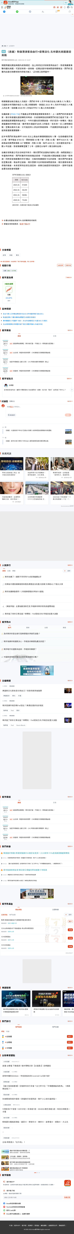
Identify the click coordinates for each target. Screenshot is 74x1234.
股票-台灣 (11, 931)
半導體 (9, 1048)
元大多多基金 (6, 945)
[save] (56, 11)
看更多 (70, 330)
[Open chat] (70, 11)
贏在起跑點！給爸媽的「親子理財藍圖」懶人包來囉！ (19, 261)
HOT (11, 343)
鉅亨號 (24, 1225)
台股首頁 (60, 265)
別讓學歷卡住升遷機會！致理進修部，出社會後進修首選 (37, 474)
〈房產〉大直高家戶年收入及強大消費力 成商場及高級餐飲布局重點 (28, 430)
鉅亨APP (17, 1225)
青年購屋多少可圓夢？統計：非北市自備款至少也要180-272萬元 (25, 320)
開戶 (70, 921)
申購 (70, 930)
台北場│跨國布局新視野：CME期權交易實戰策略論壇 (30, 352)
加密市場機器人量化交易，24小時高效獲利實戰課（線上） (30, 362)
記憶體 (9, 1036)
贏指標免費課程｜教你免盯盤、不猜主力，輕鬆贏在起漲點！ (32, 343)
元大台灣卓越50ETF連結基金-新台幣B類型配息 (17, 928)
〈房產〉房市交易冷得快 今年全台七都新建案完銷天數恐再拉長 (26, 441)
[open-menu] (2, 7)
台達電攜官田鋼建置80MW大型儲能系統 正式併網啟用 (37, 498)
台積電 (9, 1042)
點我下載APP (25, 224)
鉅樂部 (30, 1225)
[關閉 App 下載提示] (2, 2)
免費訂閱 (67, 1197)
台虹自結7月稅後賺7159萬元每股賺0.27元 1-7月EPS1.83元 (62, 498)
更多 (69, 571)
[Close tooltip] (68, 16)
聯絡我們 (62, 1225)
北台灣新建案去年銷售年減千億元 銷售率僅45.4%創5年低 (22, 324)
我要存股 (68, 265)
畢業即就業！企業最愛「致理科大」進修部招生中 (62, 474)
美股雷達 (12, 686)
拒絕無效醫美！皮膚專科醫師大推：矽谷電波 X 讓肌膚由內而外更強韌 (11, 498)
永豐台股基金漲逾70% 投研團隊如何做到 (20, 220)
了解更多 (68, 277)
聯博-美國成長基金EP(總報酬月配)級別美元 (16, 920)
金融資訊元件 (52, 1225)
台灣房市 (12, 46)
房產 (5, 46)
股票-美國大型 (12, 923)
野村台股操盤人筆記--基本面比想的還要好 (11, 474)
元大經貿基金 (6, 936)
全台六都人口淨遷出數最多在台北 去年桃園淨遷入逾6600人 (23, 314)
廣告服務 (44, 1225)
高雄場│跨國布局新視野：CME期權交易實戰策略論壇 (30, 371)
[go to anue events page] (65, 7)
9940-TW (15, 114)
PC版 (10, 1225)
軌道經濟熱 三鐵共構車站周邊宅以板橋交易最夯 (19, 317)
